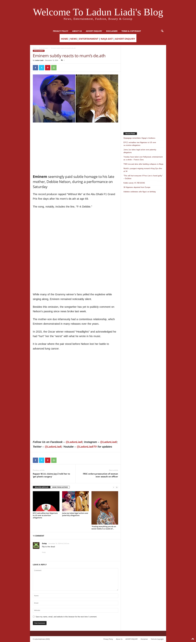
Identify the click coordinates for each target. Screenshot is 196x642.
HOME (64, 38)
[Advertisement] (75, 129)
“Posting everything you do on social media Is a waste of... (103, 527)
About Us (77, 31)
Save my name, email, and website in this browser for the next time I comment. (66, 617)
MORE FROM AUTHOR (60, 487)
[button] (162, 31)
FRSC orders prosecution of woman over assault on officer (100, 475)
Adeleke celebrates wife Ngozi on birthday (139, 192)
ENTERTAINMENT (88, 38)
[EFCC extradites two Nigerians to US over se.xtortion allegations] (46, 501)
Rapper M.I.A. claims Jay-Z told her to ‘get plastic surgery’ (51, 475)
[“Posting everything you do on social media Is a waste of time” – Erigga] (104, 508)
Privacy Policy (60, 31)
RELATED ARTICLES (41, 487)
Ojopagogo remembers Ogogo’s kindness (139, 138)
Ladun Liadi (39, 60)
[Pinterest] (47, 67)
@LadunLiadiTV (87, 446)
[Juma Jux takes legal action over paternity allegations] (75, 501)
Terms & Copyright (131, 31)
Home (35, 48)
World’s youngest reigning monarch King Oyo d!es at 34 (142, 169)
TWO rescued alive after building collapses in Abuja (143, 164)
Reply (44, 552)
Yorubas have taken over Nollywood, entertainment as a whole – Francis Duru (143, 158)
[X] (41, 67)
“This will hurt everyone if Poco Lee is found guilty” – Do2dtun (143, 177)
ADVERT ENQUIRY (94, 31)
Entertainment (43, 48)
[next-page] (116, 487)
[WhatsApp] (54, 67)
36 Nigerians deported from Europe (136, 187)
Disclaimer (111, 31)
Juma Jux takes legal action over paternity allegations (75, 514)
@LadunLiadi (74, 441)
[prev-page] (113, 487)
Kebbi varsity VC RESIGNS (134, 183)
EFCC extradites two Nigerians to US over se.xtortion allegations (45, 515)
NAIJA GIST (107, 38)
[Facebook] (35, 67)
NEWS (73, 38)
